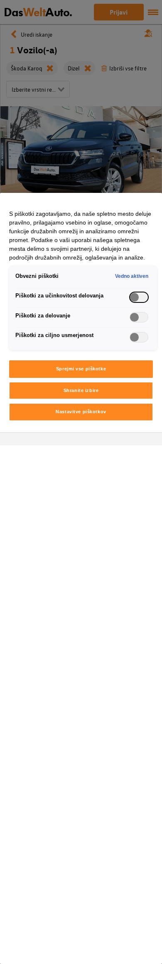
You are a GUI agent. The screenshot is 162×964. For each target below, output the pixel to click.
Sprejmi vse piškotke (81, 368)
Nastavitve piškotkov (81, 411)
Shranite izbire (81, 390)
